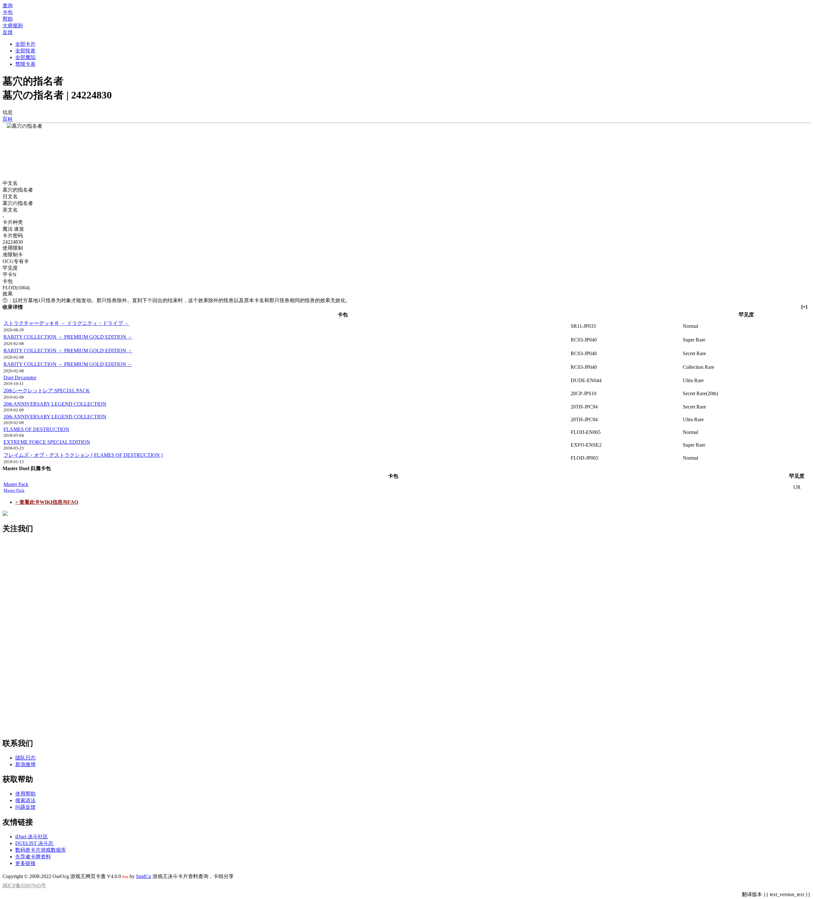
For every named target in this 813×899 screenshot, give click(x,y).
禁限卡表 (25, 64)
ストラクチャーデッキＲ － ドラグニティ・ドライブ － (66, 323)
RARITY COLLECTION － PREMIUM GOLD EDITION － (67, 337)
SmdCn (143, 876)
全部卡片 (25, 44)
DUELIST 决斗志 (34, 843)
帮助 (8, 19)
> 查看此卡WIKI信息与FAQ (46, 502)
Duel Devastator (19, 377)
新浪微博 (25, 764)
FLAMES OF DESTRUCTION (36, 429)
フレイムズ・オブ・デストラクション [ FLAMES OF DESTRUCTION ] (83, 455)
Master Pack (15, 487)
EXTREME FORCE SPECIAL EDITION (46, 442)
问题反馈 (25, 807)
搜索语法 (25, 800)
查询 (8, 5)
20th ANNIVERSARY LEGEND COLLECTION (54, 404)
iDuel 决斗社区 (31, 836)
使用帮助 (25, 793)
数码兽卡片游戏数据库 (40, 850)
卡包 (8, 12)
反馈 (8, 32)
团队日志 (25, 757)
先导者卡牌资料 (33, 856)
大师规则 (13, 25)
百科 (8, 119)
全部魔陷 (25, 57)
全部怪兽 (25, 50)
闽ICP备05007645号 (24, 885)
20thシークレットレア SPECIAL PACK (46, 390)
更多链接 (25, 863)
